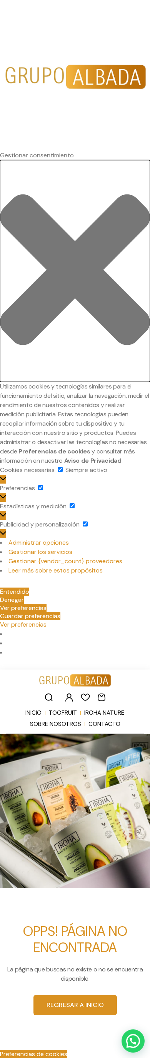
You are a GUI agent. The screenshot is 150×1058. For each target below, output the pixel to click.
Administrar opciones (38, 542)
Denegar (12, 600)
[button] (75, 271)
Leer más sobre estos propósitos (55, 570)
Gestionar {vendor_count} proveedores (65, 561)
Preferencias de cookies (33, 1054)
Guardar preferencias (30, 616)
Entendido (14, 592)
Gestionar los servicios (40, 552)
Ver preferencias (23, 608)
